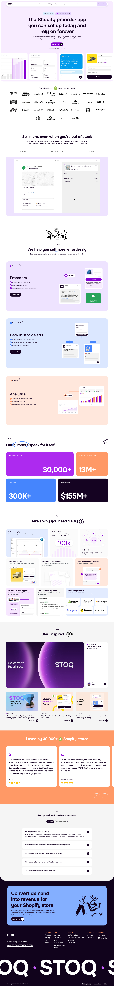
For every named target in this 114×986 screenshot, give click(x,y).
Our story (62, 4)
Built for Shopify (49, 13)
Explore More (16, 294)
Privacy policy (86, 984)
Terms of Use (97, 984)
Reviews (57, 948)
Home (35, 4)
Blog (56, 4)
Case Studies (71, 4)
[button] (42, 4)
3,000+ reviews (61, 48)
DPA (105, 984)
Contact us (80, 4)
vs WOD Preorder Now (76, 938)
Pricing (50, 4)
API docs (90, 935)
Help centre (47, 941)
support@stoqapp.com (20, 945)
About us (57, 935)
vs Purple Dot (73, 935)
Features (48, 935)
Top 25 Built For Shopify (64, 13)
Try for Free (101, 4)
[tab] (23, 151)
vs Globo (71, 940)
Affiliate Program (60, 945)
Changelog (90, 938)
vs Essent (71, 943)
